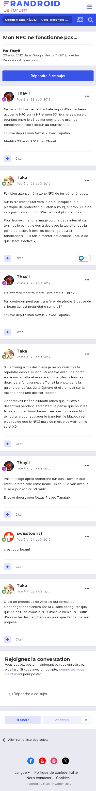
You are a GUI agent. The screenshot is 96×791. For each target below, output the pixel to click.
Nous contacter (39, 778)
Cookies (63, 778)
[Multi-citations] (7, 158)
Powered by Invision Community (48, 784)
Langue (21, 772)
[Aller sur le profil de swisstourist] (9, 537)
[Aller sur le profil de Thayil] (9, 96)
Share (24, 720)
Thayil (14, 50)
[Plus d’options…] (87, 96)
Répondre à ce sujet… (31, 694)
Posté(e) (33, 99)
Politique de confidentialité (56, 772)
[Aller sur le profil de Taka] (9, 181)
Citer (19, 158)
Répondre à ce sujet (48, 76)
